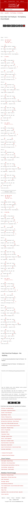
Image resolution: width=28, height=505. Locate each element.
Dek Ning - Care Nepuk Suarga (7, 408)
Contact (8, 497)
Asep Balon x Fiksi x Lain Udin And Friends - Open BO (11, 492)
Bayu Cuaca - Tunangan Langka (7, 440)
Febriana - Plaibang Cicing (6, 416)
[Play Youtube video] (14, 379)
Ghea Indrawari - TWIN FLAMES (7, 469)
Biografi (23, 497)
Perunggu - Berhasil (5, 481)
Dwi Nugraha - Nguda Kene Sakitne (8, 410)
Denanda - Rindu (4, 432)
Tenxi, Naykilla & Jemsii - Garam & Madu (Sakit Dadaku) (12, 485)
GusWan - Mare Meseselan (6, 412)
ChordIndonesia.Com (19, 501)
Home (5, 1)
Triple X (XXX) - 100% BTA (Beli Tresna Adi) (9, 423)
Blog (10, 499)
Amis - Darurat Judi (5, 479)
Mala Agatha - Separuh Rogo (7, 460)
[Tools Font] (19, 26)
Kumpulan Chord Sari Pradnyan (8, 455)
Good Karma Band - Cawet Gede (7, 442)
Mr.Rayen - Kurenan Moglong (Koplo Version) (10, 425)
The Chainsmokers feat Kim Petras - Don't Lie (10, 465)
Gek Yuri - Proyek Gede (5, 429)
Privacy (12, 497)
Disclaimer (18, 497)
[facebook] (11, 403)
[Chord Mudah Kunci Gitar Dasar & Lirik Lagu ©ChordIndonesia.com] (14, 7)
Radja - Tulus (3, 489)
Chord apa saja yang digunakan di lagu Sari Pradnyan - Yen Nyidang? (14, 359)
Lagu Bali (7, 13)
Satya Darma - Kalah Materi (6, 444)
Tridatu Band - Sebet (5, 434)
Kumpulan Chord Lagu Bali (7, 452)
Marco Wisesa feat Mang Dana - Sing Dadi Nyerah (11, 419)
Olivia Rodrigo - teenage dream (7, 467)
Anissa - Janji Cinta (4, 494)
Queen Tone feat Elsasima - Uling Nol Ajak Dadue (11, 447)
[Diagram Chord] (17, 26)
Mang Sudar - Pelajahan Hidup (7, 427)
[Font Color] (22, 26)
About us (3, 497)
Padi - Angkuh (4, 487)
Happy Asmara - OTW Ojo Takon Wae (8, 477)
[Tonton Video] (24, 26)
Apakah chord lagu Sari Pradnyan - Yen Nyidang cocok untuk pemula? (13, 364)
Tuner (17, 1)
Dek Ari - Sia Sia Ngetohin (6, 438)
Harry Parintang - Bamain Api (7, 483)
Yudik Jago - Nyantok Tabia (6, 436)
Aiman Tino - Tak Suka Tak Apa (7, 475)
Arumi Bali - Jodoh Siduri (6, 449)
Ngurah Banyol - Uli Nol (6, 414)
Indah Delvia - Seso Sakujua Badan (8, 462)
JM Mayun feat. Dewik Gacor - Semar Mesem (10, 421)
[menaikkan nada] (8, 26)
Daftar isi (22, 1)
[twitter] (17, 403)
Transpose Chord (11, 1)
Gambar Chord (16, 499)
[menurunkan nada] (4, 26)
